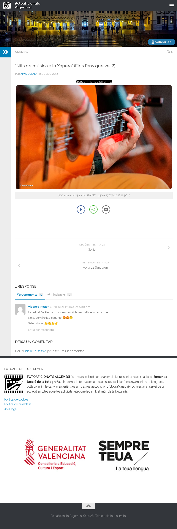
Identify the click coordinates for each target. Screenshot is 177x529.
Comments (31, 294)
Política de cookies (16, 399)
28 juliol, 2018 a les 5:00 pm (72, 307)
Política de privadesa (17, 404)
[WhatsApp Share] (93, 209)
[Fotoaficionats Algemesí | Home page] (8, 5)
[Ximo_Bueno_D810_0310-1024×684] (94, 188)
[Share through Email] (106, 209)
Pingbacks (61, 294)
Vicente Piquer (38, 306)
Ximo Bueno (28, 73)
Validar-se (163, 42)
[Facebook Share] (81, 209)
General (21, 51)
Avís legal (10, 409)
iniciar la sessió (35, 351)
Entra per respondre (41, 329)
